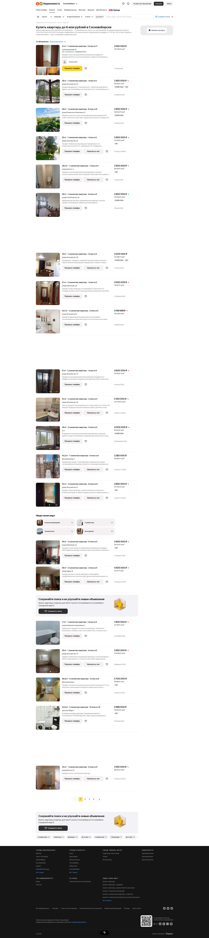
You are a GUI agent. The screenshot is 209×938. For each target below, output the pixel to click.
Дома (38, 881)
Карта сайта (136, 908)
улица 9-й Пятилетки (69, 197)
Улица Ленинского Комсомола (80, 881)
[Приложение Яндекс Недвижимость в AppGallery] (167, 924)
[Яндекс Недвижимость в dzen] (168, 908)
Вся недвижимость (42, 908)
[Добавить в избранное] (85, 68)
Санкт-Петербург (42, 856)
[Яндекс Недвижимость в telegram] (171, 908)
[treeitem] (42, 10)
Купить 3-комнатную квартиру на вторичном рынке (121, 897)
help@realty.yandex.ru (79, 922)
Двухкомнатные (147, 860)
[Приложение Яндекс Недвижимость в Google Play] (164, 924)
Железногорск (74, 860)
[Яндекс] (169, 934)
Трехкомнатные (147, 856)
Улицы (105, 856)
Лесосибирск (74, 863)
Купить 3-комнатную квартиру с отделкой (118, 894)
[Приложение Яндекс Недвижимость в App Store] (160, 924)
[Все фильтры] (38, 17)
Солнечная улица (68, 49)
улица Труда (66, 571)
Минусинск (73, 866)
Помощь (127, 908)
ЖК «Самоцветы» (68, 52)
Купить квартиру (109, 881)
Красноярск (73, 856)
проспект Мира (67, 710)
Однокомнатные (148, 853)
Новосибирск (40, 860)
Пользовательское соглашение (91, 908)
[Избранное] (123, 4)
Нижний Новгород (42, 869)
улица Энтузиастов (69, 84)
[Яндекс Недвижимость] (48, 3)
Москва (38, 853)
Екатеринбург (41, 863)
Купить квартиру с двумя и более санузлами (119, 888)
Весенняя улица (67, 459)
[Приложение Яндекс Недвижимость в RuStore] (171, 924)
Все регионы (107, 860)
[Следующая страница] (99, 799)
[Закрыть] (172, 17)
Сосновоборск (74, 869)
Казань (38, 866)
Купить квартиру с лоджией (113, 885)
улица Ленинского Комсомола (72, 112)
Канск (71, 853)
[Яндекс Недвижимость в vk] (164, 908)
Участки (39, 885)
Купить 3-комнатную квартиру (114, 891)
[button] (128, 4)
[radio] (85, 799)
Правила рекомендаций (112, 908)
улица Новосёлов (68, 286)
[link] (169, 4)
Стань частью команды (69, 908)
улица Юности (67, 169)
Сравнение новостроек (111, 853)
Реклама (55, 908)
